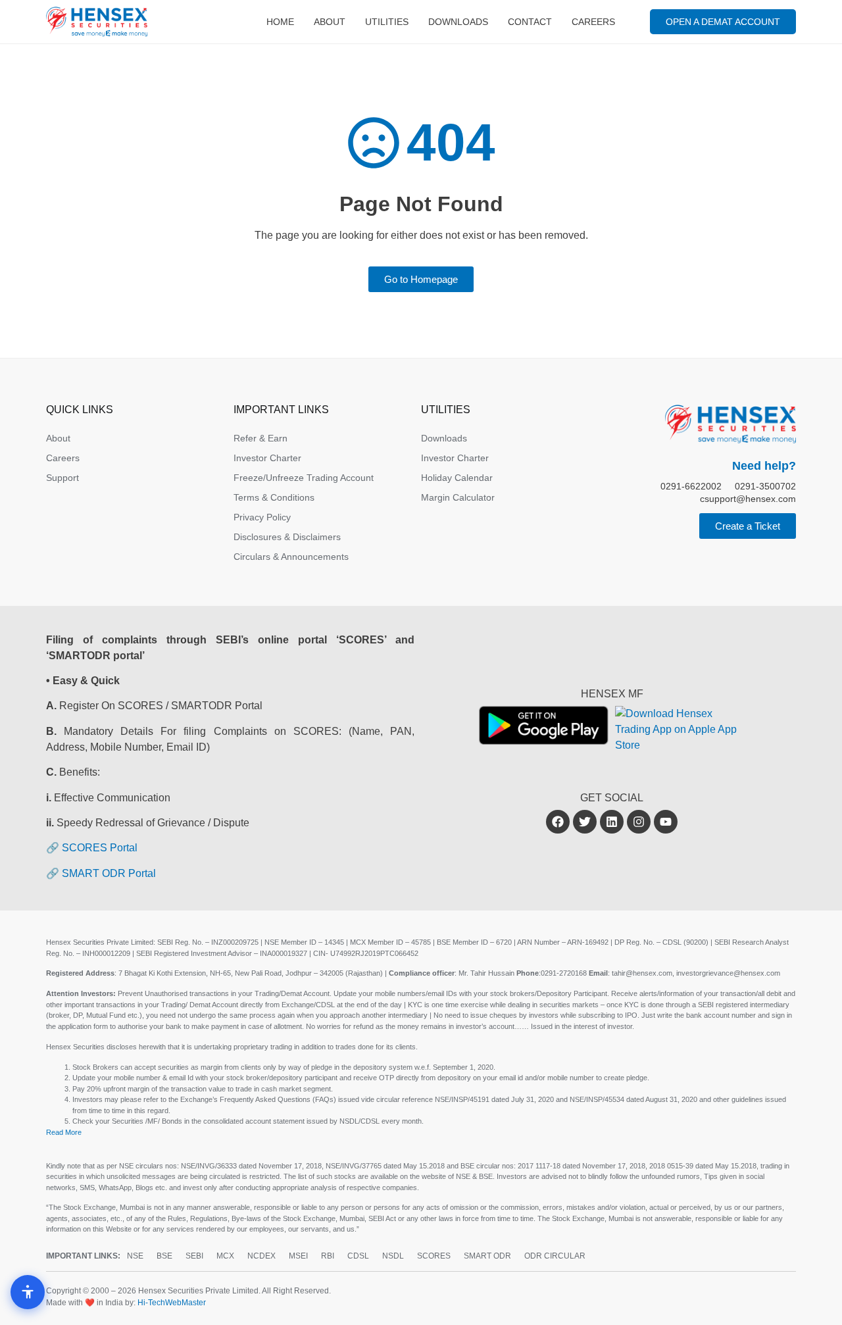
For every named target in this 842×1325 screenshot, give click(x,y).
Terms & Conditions (274, 497)
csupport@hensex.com (748, 498)
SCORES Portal (99, 847)
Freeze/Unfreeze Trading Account (304, 477)
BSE (164, 1256)
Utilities (387, 21)
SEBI (194, 1256)
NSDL (393, 1256)
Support (62, 477)
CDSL (358, 1256)
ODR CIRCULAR (554, 1256)
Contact (530, 21)
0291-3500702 (765, 486)
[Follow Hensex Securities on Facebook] (558, 822)
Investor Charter (267, 458)
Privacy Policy (262, 517)
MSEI (298, 1256)
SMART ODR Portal (109, 873)
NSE (135, 1256)
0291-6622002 (691, 486)
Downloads (458, 21)
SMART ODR (487, 1256)
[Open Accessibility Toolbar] (28, 1292)
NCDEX (261, 1256)
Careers (593, 21)
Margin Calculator (458, 497)
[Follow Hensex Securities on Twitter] (585, 822)
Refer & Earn (260, 438)
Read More (64, 1132)
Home (280, 21)
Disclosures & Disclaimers (287, 537)
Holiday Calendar (457, 477)
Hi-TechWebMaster (171, 1302)
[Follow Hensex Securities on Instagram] (639, 822)
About (329, 21)
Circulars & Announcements (291, 556)
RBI (327, 1256)
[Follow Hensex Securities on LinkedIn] (612, 822)
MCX (225, 1256)
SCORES (434, 1256)
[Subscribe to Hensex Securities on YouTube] (666, 822)
